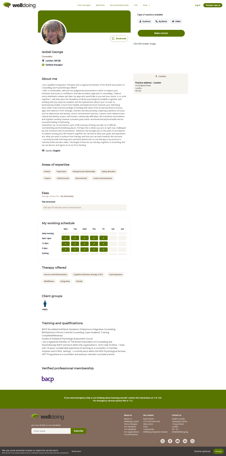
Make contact (161, 33)
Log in (197, 5)
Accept (218, 451)
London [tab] (162, 76)
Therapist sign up (212, 5)
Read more (76, 451)
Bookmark (121, 38)
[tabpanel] (160, 86)
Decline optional (202, 451)
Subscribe (78, 430)
